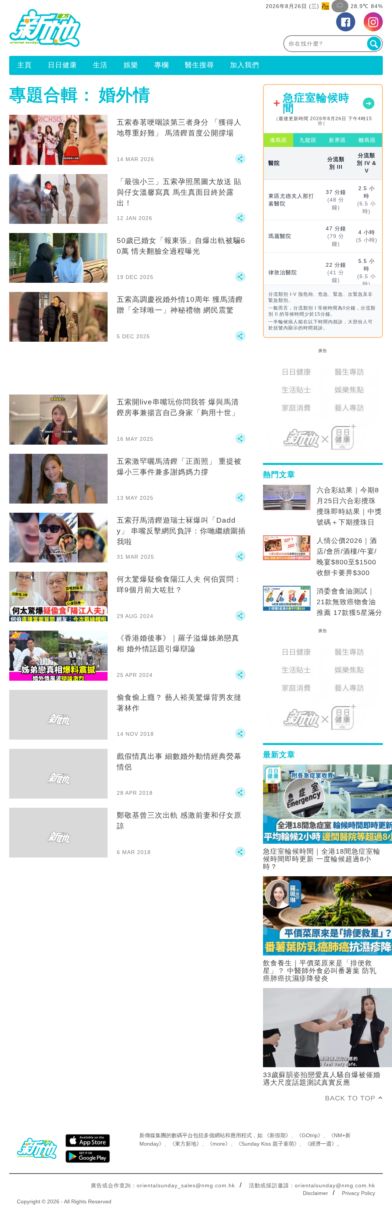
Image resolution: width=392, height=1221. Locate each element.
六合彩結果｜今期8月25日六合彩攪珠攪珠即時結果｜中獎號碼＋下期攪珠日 (349, 506)
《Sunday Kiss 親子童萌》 (267, 1144)
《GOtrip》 (309, 1135)
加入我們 (244, 65)
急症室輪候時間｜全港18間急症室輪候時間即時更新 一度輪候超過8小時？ (322, 859)
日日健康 (62, 65)
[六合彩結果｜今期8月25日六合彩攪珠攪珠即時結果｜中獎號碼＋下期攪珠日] (286, 497)
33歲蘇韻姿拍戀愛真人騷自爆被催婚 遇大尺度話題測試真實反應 (322, 1078)
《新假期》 (277, 1135)
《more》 (218, 1144)
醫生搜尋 (199, 65)
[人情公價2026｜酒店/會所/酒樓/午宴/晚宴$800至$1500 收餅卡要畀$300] (286, 548)
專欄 (161, 65)
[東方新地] (102, 28)
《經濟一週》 (321, 1144)
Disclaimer (315, 1193)
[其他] (240, 162)
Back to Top (350, 1098)
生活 (100, 65)
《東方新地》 (186, 1144)
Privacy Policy (358, 1193)
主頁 (24, 65)
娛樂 (131, 65)
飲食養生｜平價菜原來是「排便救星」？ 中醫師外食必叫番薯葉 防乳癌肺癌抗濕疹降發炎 (320, 970)
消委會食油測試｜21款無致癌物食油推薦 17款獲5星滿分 (349, 601)
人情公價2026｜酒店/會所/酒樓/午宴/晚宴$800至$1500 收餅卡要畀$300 (347, 557)
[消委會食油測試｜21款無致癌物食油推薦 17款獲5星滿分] (286, 598)
